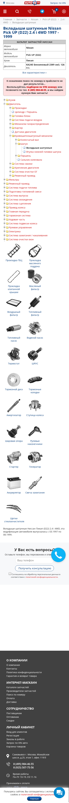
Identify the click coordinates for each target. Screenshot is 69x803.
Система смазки (23, 163)
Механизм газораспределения (32, 123)
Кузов (12, 99)
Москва (10, 2)
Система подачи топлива (23, 187)
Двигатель (15, 103)
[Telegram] (42, 12)
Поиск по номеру (15, 694)
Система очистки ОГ (26, 171)
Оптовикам (12, 716)
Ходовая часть (17, 219)
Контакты (11, 668)
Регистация (12, 735)
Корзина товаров (16, 746)
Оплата (10, 698)
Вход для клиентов (16, 731)
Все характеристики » (34, 72)
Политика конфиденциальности (24, 672)
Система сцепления (20, 203)
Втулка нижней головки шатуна (43, 151)
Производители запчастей (21, 690)
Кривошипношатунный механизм (33, 135)
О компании (13, 664)
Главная (7, 19)
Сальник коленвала (31, 159)
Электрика (15, 231)
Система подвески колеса (23, 223)
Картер (19, 127)
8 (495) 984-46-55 (23, 764)
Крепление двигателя (27, 167)
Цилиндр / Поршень (26, 111)
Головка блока (22, 115)
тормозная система (19, 215)
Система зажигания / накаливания (28, 235)
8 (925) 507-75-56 (23, 767)
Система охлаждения (20, 199)
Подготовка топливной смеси (25, 191)
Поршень (26, 155)
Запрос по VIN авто (17, 742)
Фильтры (14, 179)
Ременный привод (25, 175)
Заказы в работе (15, 739)
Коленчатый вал (30, 139)
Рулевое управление (20, 227)
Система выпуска (18, 195)
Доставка (11, 701)
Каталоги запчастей (17, 687)
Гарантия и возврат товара (21, 675)
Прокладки (21, 107)
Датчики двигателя (25, 131)
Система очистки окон (21, 239)
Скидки (10, 720)
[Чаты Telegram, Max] (59, 792)
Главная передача (19, 211)
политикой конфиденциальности (42, 577)
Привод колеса (17, 207)
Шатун (24, 143)
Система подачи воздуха (28, 119)
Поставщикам (14, 713)
